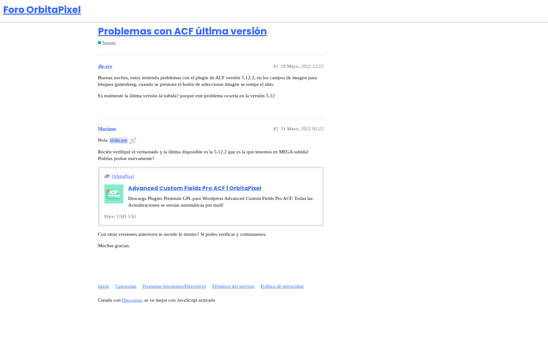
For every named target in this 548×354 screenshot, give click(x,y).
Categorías (125, 286)
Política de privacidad (282, 286)
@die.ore (118, 140)
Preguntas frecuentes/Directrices (174, 286)
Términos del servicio (233, 286)
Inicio (103, 286)
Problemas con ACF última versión (182, 31)
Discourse (132, 300)
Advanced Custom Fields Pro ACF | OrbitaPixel (194, 188)
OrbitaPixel (123, 176)
